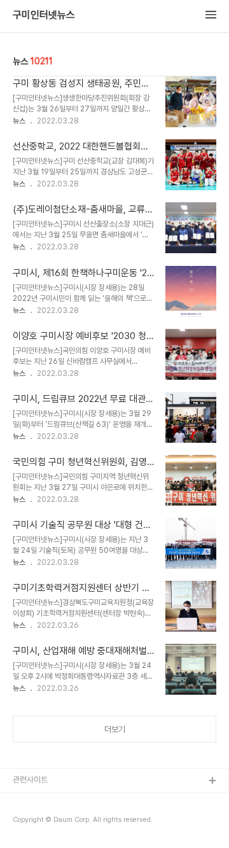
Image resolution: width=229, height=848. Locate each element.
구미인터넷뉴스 (44, 15)
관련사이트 (30, 779)
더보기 (114, 729)
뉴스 (19, 120)
